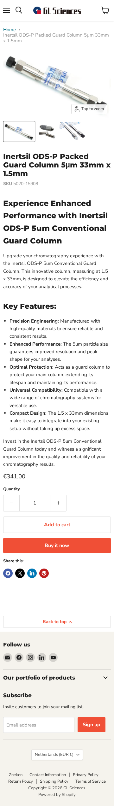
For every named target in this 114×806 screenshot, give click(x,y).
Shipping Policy (54, 781)
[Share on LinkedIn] (32, 573)
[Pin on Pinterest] (44, 573)
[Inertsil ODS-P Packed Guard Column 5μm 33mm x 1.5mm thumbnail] (47, 131)
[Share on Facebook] (8, 573)
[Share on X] (20, 573)
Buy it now (57, 545)
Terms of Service (90, 781)
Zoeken (15, 775)
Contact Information (47, 775)
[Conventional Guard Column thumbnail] (19, 131)
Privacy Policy (85, 775)
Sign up (91, 724)
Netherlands (54, 754)
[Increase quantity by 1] (58, 503)
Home (9, 29)
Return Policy (20, 781)
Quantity (11, 489)
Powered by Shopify (57, 794)
